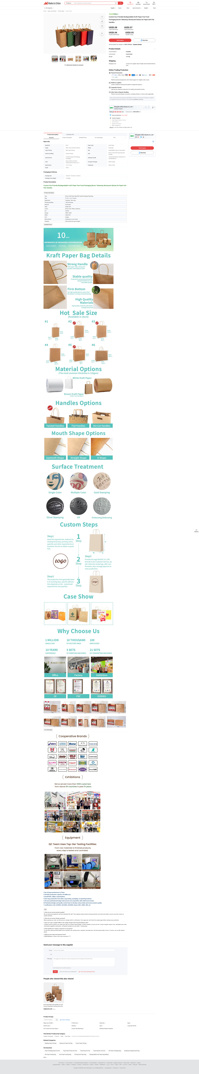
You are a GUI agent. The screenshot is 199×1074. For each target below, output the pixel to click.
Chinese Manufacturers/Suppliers (81, 1062)
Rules (154, 8)
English (63, 1064)
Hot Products (61, 1062)
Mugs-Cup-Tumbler (48, 1023)
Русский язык (86, 1064)
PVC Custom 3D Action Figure (51, 1028)
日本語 (116, 1064)
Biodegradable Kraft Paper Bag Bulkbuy (99, 1054)
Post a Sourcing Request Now (87, 971)
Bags (128, 1023)
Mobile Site (133, 1062)
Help (128, 8)
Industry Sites (109, 1062)
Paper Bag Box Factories (99, 1050)
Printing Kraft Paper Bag (80, 1054)
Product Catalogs (65, 1019)
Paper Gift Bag (69, 11)
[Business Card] (153, 141)
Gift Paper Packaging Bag (115, 1050)
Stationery (102, 1023)
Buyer (119, 8)
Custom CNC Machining (77, 1028)
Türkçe (129, 1064)
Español (68, 1064)
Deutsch (96, 1064)
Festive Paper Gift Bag (81, 1043)
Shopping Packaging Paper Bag (131, 1050)
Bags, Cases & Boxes (52, 11)
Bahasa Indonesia (142, 1064)
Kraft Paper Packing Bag (65, 1054)
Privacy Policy (123, 1067)
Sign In (111, 127)
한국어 (112, 1064)
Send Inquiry (120, 40)
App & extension (136, 8)
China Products (69, 1062)
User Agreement (108, 1067)
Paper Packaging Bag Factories (52, 1050)
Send (55, 971)
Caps (101, 1025)
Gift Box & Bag (61, 11)
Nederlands (102, 1064)
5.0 (136, 137)
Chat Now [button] (145, 40)
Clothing (74, 1025)
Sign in (153, 4)
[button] (122, 137)
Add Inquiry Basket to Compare (74, 65)
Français (79, 1064)
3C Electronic (75, 1023)
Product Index (126, 1062)
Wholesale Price (101, 1062)
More (45, 1057)
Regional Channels (118, 1062)
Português (73, 1064)
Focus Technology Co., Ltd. (89, 1067)
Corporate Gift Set (131, 1025)
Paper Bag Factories (85, 1050)
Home (45, 11)
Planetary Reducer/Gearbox (106, 1028)
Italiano (91, 1064)
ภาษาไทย (125, 1064)
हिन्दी (120, 1064)
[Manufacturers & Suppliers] (52, 3)
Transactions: (133, 111)
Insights (138, 1062)
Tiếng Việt (135, 1064)
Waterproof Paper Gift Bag (66, 1043)
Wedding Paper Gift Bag (50, 1043)
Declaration (115, 1067)
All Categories (49, 8)
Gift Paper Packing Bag (50, 1054)
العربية (107, 1064)
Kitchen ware (47, 1025)
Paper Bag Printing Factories (70, 1050)
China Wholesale (93, 1062)
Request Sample (137, 44)
